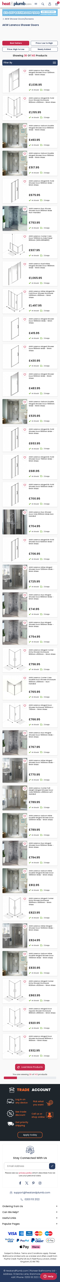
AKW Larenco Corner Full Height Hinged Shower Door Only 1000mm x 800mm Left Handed (41, 791)
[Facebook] (20, 1183)
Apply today (30, 1134)
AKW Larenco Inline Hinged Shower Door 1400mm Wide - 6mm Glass (41, 762)
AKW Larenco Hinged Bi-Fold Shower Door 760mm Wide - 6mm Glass (41, 459)
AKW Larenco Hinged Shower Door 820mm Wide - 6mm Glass (41, 376)
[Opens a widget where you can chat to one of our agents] (48, 1276)
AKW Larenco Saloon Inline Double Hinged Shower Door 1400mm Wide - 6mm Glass (41, 956)
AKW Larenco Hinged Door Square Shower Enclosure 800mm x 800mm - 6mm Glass (42, 1011)
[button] (49, 3)
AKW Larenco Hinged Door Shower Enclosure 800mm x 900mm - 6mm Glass (40, 1038)
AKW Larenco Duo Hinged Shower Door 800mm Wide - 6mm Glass (41, 597)
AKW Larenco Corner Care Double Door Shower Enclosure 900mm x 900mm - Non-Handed (42, 681)
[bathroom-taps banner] (30, 12)
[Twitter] (27, 1183)
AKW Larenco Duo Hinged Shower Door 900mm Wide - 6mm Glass (41, 624)
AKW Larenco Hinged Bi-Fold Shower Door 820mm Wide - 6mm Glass (41, 542)
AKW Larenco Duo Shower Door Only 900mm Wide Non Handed (41, 514)
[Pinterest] (33, 1183)
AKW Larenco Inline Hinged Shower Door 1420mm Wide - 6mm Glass (41, 928)
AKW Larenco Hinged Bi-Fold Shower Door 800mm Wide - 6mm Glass (41, 431)
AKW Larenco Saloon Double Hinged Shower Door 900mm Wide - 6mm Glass (41, 155)
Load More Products (32, 1067)
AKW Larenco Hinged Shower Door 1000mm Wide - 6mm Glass (41, 321)
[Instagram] (40, 1183)
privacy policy (25, 1173)
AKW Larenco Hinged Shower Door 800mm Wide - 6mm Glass (41, 348)
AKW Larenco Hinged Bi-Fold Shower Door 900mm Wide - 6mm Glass (41, 183)
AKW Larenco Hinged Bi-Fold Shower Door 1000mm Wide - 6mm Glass (41, 487)
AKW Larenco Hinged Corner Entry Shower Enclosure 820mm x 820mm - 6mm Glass (42, 983)
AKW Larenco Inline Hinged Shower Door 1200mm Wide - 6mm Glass (41, 569)
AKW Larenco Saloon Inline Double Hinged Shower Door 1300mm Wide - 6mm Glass (41, 873)
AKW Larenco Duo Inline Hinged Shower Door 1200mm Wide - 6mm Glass (41, 72)
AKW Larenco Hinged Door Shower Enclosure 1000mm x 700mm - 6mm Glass (41, 707)
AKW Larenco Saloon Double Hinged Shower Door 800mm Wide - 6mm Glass (41, 128)
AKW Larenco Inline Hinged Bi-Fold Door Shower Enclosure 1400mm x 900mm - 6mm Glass (42, 294)
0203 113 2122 (32, 1199)
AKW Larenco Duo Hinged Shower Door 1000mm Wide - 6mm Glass (41, 735)
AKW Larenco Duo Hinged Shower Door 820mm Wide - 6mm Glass (41, 845)
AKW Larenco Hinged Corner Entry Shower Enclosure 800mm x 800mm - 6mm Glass (42, 652)
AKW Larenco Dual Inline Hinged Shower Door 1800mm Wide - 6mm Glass (41, 266)
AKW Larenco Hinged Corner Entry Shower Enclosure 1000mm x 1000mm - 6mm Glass (41, 901)
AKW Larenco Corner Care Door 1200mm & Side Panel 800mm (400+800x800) (40, 238)
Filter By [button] (8, 62)
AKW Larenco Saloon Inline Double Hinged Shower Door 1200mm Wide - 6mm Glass (41, 818)
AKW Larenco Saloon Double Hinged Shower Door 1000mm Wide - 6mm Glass (41, 404)
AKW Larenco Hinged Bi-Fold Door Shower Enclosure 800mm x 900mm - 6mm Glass (42, 100)
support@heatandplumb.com (32, 1192)
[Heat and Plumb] (17, 3)
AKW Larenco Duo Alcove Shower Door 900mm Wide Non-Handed (40, 211)
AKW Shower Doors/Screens (19, 18)
